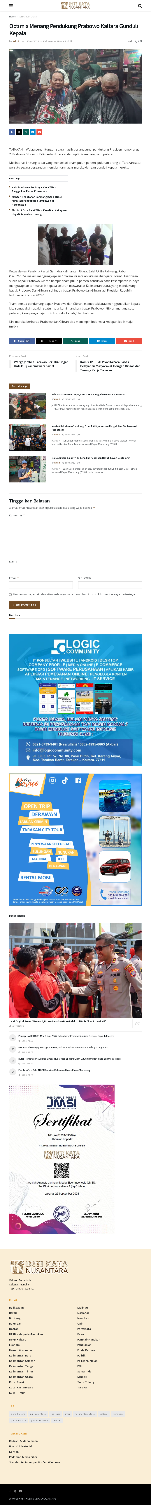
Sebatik (82, 1377)
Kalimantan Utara (28, 16)
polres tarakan (39, 1420)
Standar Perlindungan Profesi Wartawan (35, 1462)
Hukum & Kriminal (21, 1350)
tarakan (57, 1420)
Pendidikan (84, 1345)
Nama (14, 561)
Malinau (82, 1307)
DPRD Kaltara (18, 1339)
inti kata (55, 1413)
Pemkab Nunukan (88, 1339)
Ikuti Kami (14, 615)
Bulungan (15, 1323)
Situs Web (84, 578)
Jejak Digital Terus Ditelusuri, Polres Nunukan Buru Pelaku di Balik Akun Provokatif (57, 1021)
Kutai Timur (17, 1392)
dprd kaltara (18, 1413)
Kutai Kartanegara (21, 1387)
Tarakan (82, 1387)
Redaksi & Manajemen (23, 1441)
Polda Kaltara (86, 1350)
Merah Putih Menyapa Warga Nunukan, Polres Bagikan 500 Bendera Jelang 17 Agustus (63, 1047)
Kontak (14, 1451)
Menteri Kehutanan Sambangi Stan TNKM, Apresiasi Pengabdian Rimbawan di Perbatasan (37, 200)
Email (14, 578)
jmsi (67, 1413)
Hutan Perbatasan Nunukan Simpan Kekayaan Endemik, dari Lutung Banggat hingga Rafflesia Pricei (69, 1058)
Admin (16, 41)
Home (12, 16)
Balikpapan (16, 1307)
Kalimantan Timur (21, 1371)
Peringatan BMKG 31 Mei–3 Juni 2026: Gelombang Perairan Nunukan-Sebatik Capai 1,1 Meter (66, 1036)
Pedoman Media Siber (23, 1457)
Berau (13, 1313)
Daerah (14, 1329)
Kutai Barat (16, 1382)
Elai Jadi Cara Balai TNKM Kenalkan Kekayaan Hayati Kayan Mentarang (91, 458)
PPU (79, 1366)
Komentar (17, 515)
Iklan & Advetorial (20, 1446)
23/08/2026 (69, 399)
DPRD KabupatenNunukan (26, 1334)
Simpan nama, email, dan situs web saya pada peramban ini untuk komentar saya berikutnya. (74, 594)
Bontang (14, 1318)
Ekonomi (14, 1345)
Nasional (83, 1313)
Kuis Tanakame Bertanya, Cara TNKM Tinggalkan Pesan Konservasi (89, 394)
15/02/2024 (33, 41)
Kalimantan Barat (21, 1355)
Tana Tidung (85, 1382)
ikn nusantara (38, 1413)
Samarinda (84, 1371)
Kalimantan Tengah (22, 1366)
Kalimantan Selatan (22, 1361)
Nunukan (83, 1318)
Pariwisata (84, 1329)
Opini (80, 1323)
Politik (68, 41)
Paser (80, 1334)
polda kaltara (18, 1420)
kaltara (104, 1413)
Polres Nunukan (87, 1361)
